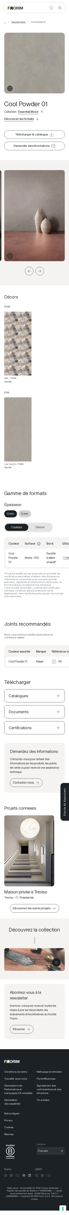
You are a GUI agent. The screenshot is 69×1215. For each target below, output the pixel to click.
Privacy (8, 1120)
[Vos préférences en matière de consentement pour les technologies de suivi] (62, 1208)
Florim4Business (46, 1078)
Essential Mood (18, 22)
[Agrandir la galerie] (10, 256)
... (5, 22)
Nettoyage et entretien (49, 1071)
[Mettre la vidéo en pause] (56, 962)
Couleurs (16, 527)
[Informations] (39, 544)
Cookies (8, 1127)
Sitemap (8, 1134)
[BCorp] (10, 1159)
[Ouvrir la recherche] (51, 8)
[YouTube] (18, 1175)
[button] (29, 271)
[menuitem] (10, 513)
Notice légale (11, 1113)
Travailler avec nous (15, 1078)
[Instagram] (5, 1175)
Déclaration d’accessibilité (12, 1102)
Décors (40, 527)
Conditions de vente (15, 1071)
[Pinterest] (11, 1175)
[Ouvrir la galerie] (10, 88)
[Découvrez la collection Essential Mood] (34, 959)
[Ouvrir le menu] (60, 8)
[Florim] (15, 8)
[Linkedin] (29, 1175)
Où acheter (43, 1100)
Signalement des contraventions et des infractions (49, 1089)
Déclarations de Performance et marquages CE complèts (18, 1089)
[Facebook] (23, 1175)
